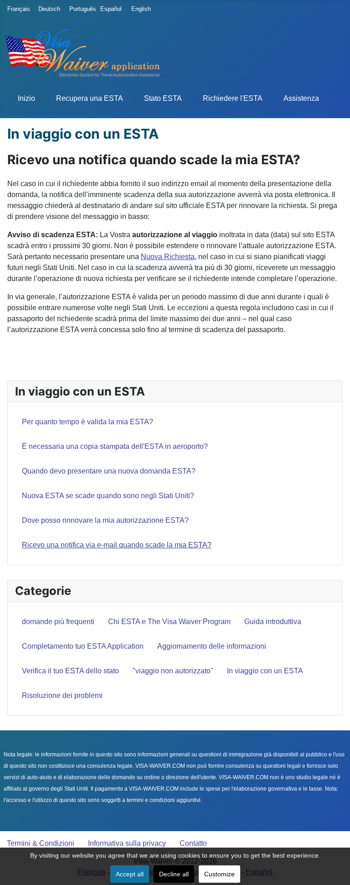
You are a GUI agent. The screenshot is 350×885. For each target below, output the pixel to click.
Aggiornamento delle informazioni (211, 646)
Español (109, 8)
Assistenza (301, 98)
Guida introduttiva (272, 621)
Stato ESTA (163, 98)
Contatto (193, 843)
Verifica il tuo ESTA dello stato (70, 671)
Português (78, 8)
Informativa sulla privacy (127, 843)
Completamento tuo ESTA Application (83, 646)
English (140, 8)
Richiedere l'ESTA (232, 98)
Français (16, 8)
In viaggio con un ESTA (265, 671)
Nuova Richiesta (168, 256)
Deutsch (47, 8)
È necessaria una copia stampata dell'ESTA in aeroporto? (115, 446)
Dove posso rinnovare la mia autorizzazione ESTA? (105, 520)
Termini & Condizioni (40, 843)
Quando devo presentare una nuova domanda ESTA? (109, 471)
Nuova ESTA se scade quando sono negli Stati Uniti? (108, 496)
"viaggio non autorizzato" (173, 671)
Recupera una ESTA (89, 98)
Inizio (26, 98)
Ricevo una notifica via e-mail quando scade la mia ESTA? (116, 545)
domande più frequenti (58, 621)
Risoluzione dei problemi (62, 695)
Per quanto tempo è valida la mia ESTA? (87, 422)
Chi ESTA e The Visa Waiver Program (169, 621)
